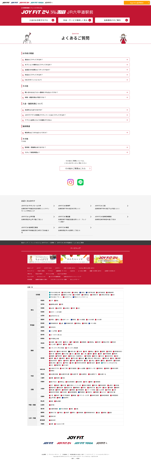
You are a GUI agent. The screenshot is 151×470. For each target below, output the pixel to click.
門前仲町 (59, 356)
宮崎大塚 (53, 416)
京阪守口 (89, 392)
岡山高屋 (58, 401)
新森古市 (60, 387)
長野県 (42, 327)
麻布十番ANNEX (62, 351)
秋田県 (42, 312)
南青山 (92, 351)
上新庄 (111, 385)
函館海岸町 (111, 292)
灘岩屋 (74, 395)
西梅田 (73, 390)
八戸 (52, 300)
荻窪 (86, 360)
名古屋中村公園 (65, 374)
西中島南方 (103, 385)
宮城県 (42, 308)
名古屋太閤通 (54, 374)
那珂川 (73, 412)
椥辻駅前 (79, 382)
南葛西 (52, 356)
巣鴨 (98, 360)
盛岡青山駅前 (54, 304)
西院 (91, 382)
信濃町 (119, 358)
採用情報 (29, 279)
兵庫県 (42, 396)
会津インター (66, 319)
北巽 (105, 387)
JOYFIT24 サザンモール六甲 (35, 208)
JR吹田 (109, 390)
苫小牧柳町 (77, 295)
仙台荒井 (59, 308)
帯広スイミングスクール (81, 297)
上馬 (57, 358)
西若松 (74, 319)
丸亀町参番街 (54, 409)
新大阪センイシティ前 (75, 385)
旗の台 (95, 356)
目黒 (52, 358)
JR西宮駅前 (115, 395)
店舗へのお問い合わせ (95, 271)
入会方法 (72, 271)
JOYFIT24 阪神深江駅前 (35, 230)
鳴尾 (59, 397)
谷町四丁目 (92, 387)
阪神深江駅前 (95, 395)
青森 (57, 300)
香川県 (42, 409)
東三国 (64, 385)
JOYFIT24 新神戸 (69, 207)
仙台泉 (52, 308)
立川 (52, 365)
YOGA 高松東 (64, 409)
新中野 (73, 360)
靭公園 (52, 390)
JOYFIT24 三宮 (107, 207)
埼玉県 (42, 343)
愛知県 (42, 374)
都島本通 (53, 387)
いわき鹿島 (82, 319)
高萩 (60, 331)
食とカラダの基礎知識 (54, 276)
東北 (32, 310)
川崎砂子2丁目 (55, 368)
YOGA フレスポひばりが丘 (110, 363)
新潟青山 (78, 323)
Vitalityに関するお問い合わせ (86, 268)
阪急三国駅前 (87, 385)
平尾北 (61, 412)
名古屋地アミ (93, 374)
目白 (61, 360)
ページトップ (75, 248)
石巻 (73, 308)
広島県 (42, 405)
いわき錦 (98, 319)
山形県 (42, 315)
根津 (97, 351)
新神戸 (57, 395)
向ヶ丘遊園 (82, 368)
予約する (29, 273)
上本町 (99, 387)
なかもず (103, 392)
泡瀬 (52, 424)
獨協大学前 (106, 342)
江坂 (115, 390)
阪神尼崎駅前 (105, 395)
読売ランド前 (91, 368)
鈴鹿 (52, 378)
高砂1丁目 (53, 412)
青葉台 (52, 370)
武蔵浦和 (83, 342)
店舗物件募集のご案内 (41, 279)
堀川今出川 (54, 382)
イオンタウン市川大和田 (57, 348)
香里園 (97, 392)
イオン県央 (93, 323)
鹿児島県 (42, 420)
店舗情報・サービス (61, 271)
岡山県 (42, 401)
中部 (32, 376)
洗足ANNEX (110, 356)
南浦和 (77, 342)
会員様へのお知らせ (110, 271)
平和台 (66, 363)
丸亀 (77, 409)
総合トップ (30, 268)
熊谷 (66, 344)
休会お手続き (39, 273)
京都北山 (61, 382)
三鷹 (72, 363)
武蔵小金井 (92, 363)
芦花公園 (75, 358)
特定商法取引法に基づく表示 (77, 454)
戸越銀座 (88, 356)
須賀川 (52, 319)
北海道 (38, 294)
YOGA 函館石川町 (55, 295)
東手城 (52, 405)
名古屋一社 (103, 374)
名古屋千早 (75, 374)
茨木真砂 (64, 392)
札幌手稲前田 (101, 292)
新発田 (85, 323)
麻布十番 (53, 351)
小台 (72, 354)
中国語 (77, 458)
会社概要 (44, 454)
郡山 (58, 319)
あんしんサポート (75, 279)
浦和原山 (91, 342)
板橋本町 (109, 360)
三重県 (42, 378)
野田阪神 (65, 390)
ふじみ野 (53, 344)
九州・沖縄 (32, 418)
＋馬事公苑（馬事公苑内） (94, 358)
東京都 (42, 358)
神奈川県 (42, 369)
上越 (62, 323)
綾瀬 (90, 354)
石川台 (102, 356)
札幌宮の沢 (95, 295)
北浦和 (52, 342)
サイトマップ (90, 454)
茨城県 (42, 331)
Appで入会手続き (137, 2)
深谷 (71, 344)
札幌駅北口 (86, 295)
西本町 (59, 390)
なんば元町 (101, 390)
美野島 (104, 412)
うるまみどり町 (60, 424)
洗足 (117, 356)
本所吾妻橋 (108, 354)
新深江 (84, 387)
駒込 (103, 360)
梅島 (95, 354)
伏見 (86, 382)
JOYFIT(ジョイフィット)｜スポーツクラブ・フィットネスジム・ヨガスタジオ (79, 456)
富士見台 (53, 363)
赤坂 (86, 351)
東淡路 (117, 385)
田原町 (103, 351)
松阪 (63, 378)
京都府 (42, 381)
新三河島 (65, 354)
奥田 (52, 401)
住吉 (99, 412)
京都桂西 (97, 382)
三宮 (52, 395)
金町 (101, 354)
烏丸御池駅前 (70, 382)
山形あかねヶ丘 (55, 316)
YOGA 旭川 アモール (56, 297)
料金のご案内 (41, 271)
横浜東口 (100, 368)
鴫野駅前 (77, 387)
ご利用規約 (64, 454)
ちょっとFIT (30, 276)
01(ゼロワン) (67, 297)
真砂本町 (53, 420)
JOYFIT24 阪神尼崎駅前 (105, 218)
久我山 (92, 360)
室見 (110, 412)
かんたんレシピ (41, 276)
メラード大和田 (91, 390)
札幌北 (83, 292)
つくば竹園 (54, 331)
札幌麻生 (75, 292)
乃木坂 (80, 351)
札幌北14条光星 (105, 295)
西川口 (66, 342)
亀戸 (66, 356)
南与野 (98, 342)
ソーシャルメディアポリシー (102, 454)
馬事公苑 (106, 358)
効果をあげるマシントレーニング (72, 276)
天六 (52, 385)
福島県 (42, 319)
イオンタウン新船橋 (72, 348)
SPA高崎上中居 (55, 338)
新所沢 (60, 344)
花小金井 (65, 365)
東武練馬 (117, 360)
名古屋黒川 (84, 374)
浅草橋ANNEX (118, 351)
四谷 (113, 358)
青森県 (42, 300)
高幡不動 (58, 365)
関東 (32, 350)
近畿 (32, 389)
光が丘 (60, 363)
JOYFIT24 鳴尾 (69, 228)
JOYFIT (39, 268)
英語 (73, 458)
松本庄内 (53, 327)
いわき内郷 (91, 319)
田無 (99, 363)
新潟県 (42, 323)
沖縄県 (42, 424)
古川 (79, 308)
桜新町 (63, 358)
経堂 (68, 358)
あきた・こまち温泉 (56, 312)
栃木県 (42, 334)
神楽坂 (67, 360)
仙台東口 (67, 308)
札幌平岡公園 (91, 292)
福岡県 (42, 412)
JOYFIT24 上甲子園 (32, 218)
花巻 (62, 304)
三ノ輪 (84, 354)
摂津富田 (82, 392)
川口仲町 (59, 342)
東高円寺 (80, 360)
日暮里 (78, 354)
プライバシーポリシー (54, 454)
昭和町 (117, 387)
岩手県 (42, 304)
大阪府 (42, 388)
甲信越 (32, 325)
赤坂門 (67, 412)
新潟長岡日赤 (54, 323)
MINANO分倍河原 (81, 363)
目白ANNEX (54, 360)
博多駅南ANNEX (90, 412)
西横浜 (107, 368)
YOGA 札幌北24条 (55, 292)
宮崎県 (42, 416)
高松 (72, 409)
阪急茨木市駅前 (55, 392)
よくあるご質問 (82, 271)
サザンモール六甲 (84, 395)
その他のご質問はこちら (75, 168)
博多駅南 (80, 412)
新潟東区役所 (69, 323)
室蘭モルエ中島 (67, 295)
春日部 (114, 342)
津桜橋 (57, 378)
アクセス (50, 271)
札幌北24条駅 (67, 292)
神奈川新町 (115, 368)
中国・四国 (32, 405)
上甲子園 (53, 397)
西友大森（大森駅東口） (76, 356)
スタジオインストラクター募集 (59, 279)
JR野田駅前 (81, 390)
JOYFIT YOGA (48, 268)
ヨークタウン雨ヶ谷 (56, 335)
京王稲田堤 (73, 368)
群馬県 (42, 338)
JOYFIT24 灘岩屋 (72, 219)
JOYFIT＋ (57, 268)
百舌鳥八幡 (112, 392)
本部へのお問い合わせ (69, 268)
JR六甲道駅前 (66, 395)
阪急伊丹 (65, 397)
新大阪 (95, 385)
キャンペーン (30, 271)
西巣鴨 (59, 354)
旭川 (113, 295)
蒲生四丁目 (69, 387)
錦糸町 (115, 354)
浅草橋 (110, 351)
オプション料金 (50, 273)
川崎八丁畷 (64, 368)
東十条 (52, 354)
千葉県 (42, 348)
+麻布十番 (73, 351)
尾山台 (82, 358)
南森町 (57, 385)
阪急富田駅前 (73, 392)
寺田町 (111, 387)
